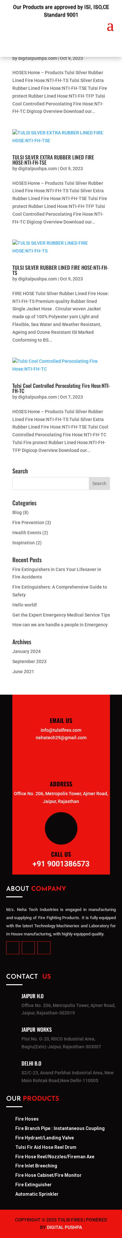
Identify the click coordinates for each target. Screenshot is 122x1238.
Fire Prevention (28, 522)
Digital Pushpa (64, 1227)
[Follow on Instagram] (43, 947)
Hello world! (24, 604)
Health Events (26, 532)
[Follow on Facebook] (12, 947)
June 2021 (23, 671)
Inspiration (23, 542)
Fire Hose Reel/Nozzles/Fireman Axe (54, 1156)
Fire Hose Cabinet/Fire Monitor (48, 1175)
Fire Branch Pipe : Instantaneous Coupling (60, 1128)
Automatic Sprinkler (37, 1194)
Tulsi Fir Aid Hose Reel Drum (45, 1147)
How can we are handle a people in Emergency (60, 624)
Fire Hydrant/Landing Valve (44, 1137)
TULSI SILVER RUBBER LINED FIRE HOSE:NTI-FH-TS (60, 270)
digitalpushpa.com (37, 58)
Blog (17, 512)
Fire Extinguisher (33, 1184)
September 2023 (29, 661)
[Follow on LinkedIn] (28, 947)
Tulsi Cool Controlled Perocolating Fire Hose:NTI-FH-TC (61, 388)
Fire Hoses (27, 1119)
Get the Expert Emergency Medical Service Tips (61, 615)
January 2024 (26, 651)
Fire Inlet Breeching (36, 1165)
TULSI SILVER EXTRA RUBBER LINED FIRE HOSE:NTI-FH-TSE (53, 159)
